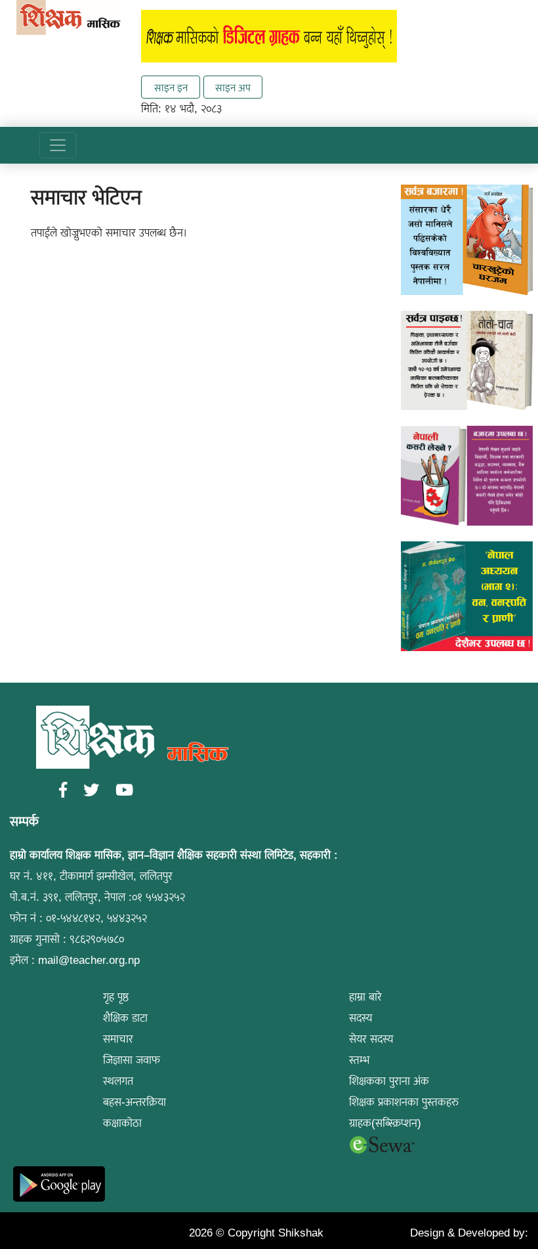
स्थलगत (118, 1081)
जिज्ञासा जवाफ (131, 1060)
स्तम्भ (359, 1060)
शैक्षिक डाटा (125, 1018)
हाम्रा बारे (365, 997)
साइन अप (233, 87)
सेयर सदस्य (371, 1039)
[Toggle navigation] (57, 145)
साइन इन (171, 87)
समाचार (118, 1039)
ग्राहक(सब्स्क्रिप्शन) (385, 1123)
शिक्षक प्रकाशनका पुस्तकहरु (404, 1102)
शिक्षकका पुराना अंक (389, 1081)
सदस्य (361, 1018)
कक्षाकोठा (122, 1123)
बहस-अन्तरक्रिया (134, 1102)
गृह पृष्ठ (116, 997)
